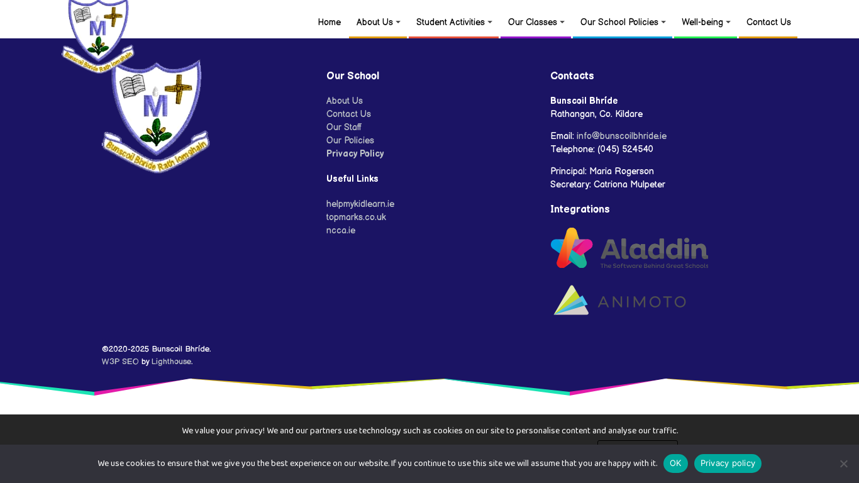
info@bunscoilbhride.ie (622, 136)
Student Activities (450, 22)
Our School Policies (619, 22)
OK (676, 463)
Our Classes (532, 22)
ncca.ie (340, 230)
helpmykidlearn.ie (360, 204)
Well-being (702, 22)
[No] (843, 463)
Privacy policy (728, 463)
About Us (375, 22)
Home (329, 22)
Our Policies (350, 140)
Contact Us (768, 22)
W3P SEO (120, 362)
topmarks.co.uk (356, 217)
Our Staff (344, 127)
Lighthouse (171, 362)
